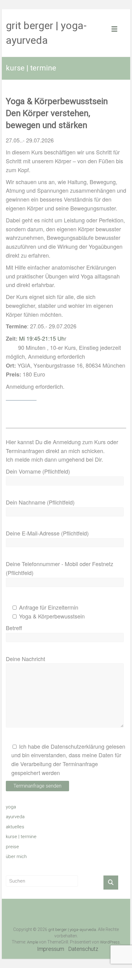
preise (12, 846)
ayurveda (15, 816)
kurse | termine (21, 836)
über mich (16, 856)
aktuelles (15, 827)
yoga (11, 807)
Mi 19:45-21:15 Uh (41, 338)
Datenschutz (83, 949)
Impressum (50, 949)
